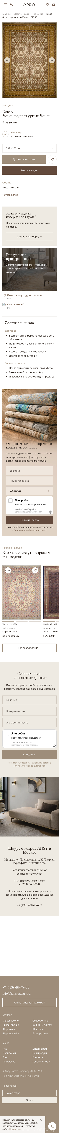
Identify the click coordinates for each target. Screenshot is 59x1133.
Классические (10, 1020)
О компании (9, 1052)
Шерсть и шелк (21, 13)
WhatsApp (15, 490)
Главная (6, 13)
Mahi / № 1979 (50, 624)
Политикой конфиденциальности (30, 530)
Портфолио (8, 1061)
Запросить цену (29, 170)
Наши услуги (40, 1052)
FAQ (4, 1048)
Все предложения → (29, 648)
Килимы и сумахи (42, 1024)
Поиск (29, 1100)
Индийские (37, 13)
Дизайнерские (10, 1024)
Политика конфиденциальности (20, 1076)
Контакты (38, 1057)
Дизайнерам (40, 1048)
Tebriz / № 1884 (9, 624)
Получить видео (29, 520)
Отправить (29, 754)
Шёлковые (38, 1029)
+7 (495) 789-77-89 (29, 905)
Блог (5, 1057)
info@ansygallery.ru (16, 993)
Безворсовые (40, 1033)
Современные (40, 1020)
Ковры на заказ (41, 1061)
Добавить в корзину (24, 159)
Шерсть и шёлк (10, 1033)
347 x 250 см (13, 148)
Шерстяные (9, 1029)
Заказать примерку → (29, 236)
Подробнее (15, 1129)
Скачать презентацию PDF (29, 1002)
